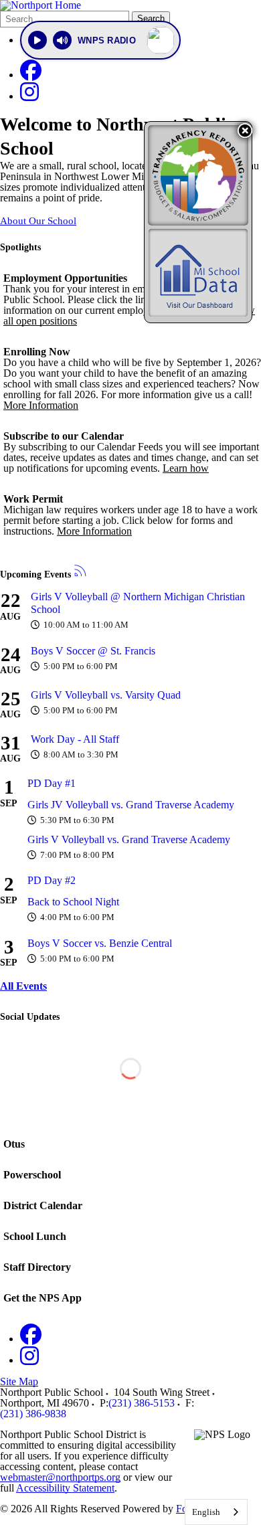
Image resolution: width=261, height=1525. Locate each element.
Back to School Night (73, 901)
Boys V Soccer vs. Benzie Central (99, 943)
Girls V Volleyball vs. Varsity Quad (106, 695)
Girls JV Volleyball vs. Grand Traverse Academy (130, 804)
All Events (23, 986)
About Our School (38, 220)
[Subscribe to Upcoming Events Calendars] (80, 571)
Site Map (19, 1381)
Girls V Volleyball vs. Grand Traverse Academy (128, 839)
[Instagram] (29, 96)
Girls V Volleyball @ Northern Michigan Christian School (138, 603)
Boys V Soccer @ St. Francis (93, 650)
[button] (245, 130)
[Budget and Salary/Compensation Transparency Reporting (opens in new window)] (198, 175)
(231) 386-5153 (141, 1403)
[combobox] (216, 1512)
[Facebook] (30, 74)
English (206, 1512)
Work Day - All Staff (75, 739)
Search (151, 18)
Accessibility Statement (65, 1488)
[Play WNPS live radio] (37, 40)
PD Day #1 (51, 783)
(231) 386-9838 (33, 1413)
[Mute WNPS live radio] (62, 40)
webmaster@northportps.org (60, 1477)
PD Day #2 (51, 880)
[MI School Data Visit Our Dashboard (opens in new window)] (198, 272)
